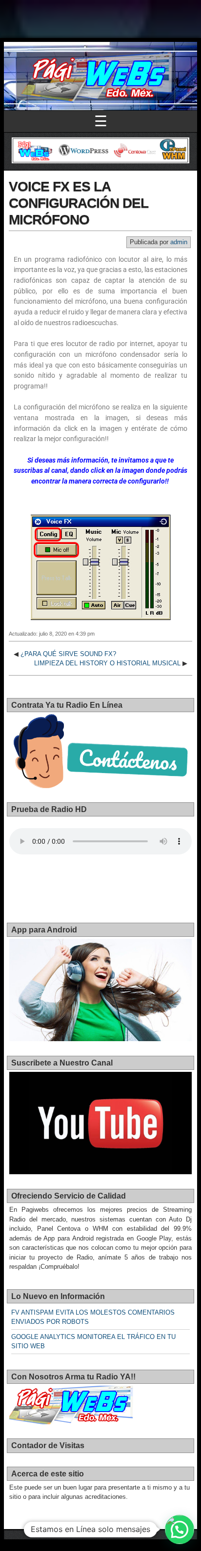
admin (178, 242)
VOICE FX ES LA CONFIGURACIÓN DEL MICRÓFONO (78, 203)
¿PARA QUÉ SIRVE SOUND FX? (68, 654)
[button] (179, 1529)
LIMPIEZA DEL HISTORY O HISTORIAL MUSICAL (107, 663)
